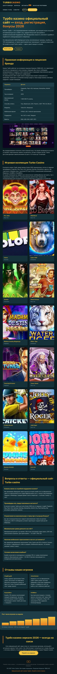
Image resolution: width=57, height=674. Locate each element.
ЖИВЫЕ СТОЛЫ (7, 9)
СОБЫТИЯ (16, 9)
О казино (18, 49)
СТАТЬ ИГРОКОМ (32, 9)
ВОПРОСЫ (17, 5)
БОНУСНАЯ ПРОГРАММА (40, 5)
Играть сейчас (8, 48)
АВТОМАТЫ (26, 5)
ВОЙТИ (25, 9)
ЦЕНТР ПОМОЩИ (8, 5)
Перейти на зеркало (28, 653)
